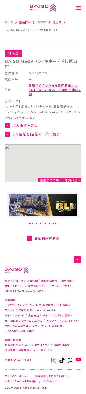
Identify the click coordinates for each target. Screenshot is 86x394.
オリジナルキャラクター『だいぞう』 (25, 291)
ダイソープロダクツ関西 (56, 315)
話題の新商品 (49, 280)
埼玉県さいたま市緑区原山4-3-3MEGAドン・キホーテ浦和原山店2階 (55, 89)
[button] (30, 223)
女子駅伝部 (11, 320)
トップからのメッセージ (18, 305)
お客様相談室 (13, 345)
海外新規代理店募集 (17, 350)
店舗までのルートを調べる (59, 180)
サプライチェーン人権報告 (47, 326)
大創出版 (33, 315)
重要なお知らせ (14, 280)
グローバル (49, 310)
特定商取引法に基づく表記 (50, 376)
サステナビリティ (14, 286)
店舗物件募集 (62, 345)
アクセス (10, 310)
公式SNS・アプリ (59, 286)
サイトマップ (50, 381)
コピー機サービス (43, 350)
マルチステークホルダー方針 (21, 381)
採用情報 (66, 280)
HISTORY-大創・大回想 (19, 331)
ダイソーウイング (14, 315)
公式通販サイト (37, 286)
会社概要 (62, 305)
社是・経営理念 (45, 305)
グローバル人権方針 (16, 326)
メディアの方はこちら (37, 345)
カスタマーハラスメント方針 (62, 320)
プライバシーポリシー (17, 376)
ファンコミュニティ (32, 320)
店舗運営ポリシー (28, 310)
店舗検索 (32, 280)
